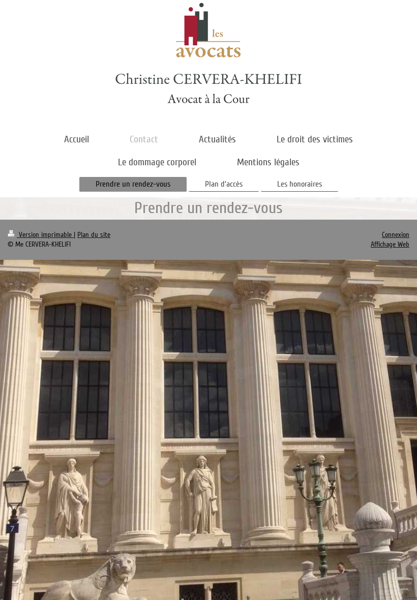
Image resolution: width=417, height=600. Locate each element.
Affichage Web (390, 244)
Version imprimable (45, 234)
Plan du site (93, 234)
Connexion (395, 234)
